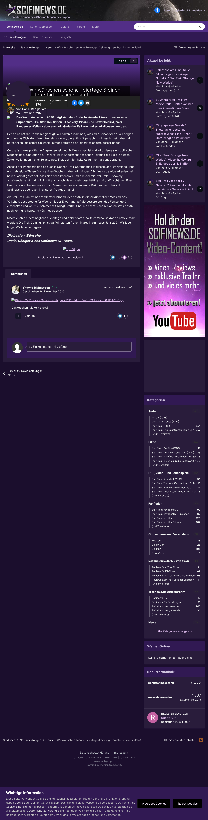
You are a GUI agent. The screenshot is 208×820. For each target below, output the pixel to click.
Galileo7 (176, 548)
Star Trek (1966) (176, 425)
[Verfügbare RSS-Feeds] (201, 740)
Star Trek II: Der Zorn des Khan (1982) (176, 452)
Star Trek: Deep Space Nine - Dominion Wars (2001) (177, 491)
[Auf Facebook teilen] (74, 103)
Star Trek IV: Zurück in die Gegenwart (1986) (177, 460)
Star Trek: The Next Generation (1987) (176, 429)
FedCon (176, 540)
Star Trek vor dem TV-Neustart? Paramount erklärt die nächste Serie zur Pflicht (174, 185)
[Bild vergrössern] (71, 249)
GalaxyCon (176, 544)
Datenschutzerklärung (94, 752)
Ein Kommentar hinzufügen (50, 346)
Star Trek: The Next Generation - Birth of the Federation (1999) (177, 483)
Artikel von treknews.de (176, 606)
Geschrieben (43, 291)
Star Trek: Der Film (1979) (176, 448)
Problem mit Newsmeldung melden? (60, 257)
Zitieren (30, 315)
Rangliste (66, 37)
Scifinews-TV (176, 598)
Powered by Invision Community (104, 764)
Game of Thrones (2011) (176, 421)
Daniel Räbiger (31, 109)
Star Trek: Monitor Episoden (176, 522)
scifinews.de (15, 26)
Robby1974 (169, 717)
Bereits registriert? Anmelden (183, 10)
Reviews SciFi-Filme (176, 571)
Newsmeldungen (15, 37)
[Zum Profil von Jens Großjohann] (150, 71)
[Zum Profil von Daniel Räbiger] (10, 110)
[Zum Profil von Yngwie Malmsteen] (15, 289)
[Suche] (200, 26)
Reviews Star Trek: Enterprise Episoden (176, 575)
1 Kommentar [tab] (18, 273)
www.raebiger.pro (104, 761)
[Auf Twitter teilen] (81, 103)
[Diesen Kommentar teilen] (130, 287)
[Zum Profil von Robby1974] (152, 717)
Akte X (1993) (176, 417)
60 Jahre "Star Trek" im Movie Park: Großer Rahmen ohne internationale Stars (174, 104)
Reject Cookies (187, 803)
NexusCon (176, 553)
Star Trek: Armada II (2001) (176, 479)
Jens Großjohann (172, 86)
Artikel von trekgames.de (176, 610)
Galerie (65, 26)
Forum (81, 26)
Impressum (120, 752)
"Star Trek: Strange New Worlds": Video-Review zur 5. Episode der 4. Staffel (174, 159)
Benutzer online (43, 37)
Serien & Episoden (41, 26)
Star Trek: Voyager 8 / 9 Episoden (176, 513)
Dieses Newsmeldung (178, 26)
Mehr (95, 26)
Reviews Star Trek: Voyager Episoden (176, 579)
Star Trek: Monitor (176, 518)
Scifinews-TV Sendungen (176, 602)
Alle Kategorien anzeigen (174, 631)
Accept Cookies (155, 803)
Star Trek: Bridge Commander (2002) (176, 487)
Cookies (20, 802)
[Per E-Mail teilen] (87, 103)
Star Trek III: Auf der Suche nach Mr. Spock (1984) (177, 456)
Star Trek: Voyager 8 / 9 (176, 509)
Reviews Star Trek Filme (176, 567)
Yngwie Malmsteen (36, 287)
